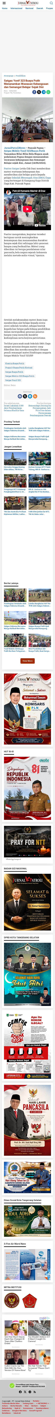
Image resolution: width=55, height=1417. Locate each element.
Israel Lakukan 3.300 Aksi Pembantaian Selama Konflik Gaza (14, 407)
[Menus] (4, 3)
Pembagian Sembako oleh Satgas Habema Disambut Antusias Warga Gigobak (15, 429)
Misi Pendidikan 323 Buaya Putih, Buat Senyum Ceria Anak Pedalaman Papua (40, 650)
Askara (5, 1406)
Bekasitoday (7, 1408)
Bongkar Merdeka (19, 1411)
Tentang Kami (28, 1403)
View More (28, 661)
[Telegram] (30, 396)
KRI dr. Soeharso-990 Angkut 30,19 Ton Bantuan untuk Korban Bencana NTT (39, 490)
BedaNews (6, 1413)
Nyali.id (17, 1408)
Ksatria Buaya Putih (14, 363)
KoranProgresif (35, 1411)
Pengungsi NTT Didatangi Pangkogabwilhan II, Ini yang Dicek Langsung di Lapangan (14, 490)
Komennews (28, 1408)
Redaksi (36, 1401)
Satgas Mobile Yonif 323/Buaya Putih (24, 150)
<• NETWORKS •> (42, 1403)
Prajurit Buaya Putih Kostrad (18, 367)
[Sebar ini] (34, 92)
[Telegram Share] (44, 92)
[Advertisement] (27, 43)
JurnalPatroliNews (14, 147)
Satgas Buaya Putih (14, 372)
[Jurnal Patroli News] (28, 3)
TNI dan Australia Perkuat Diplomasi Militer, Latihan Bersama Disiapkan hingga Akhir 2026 (15, 513)
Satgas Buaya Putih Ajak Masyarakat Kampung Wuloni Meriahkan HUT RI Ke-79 (39, 437)
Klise (27, 1406)
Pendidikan (17, 93)
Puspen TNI (8, 93)
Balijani (43, 1406)
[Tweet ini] (39, 92)
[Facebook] (20, 396)
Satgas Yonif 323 (13, 380)
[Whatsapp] (48, 92)
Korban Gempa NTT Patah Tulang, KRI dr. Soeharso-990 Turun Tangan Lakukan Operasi (40, 468)
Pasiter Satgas (11, 168)
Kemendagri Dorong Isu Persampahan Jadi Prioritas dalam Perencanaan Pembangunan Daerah (40, 409)
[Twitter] (25, 396)
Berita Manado (16, 1406)
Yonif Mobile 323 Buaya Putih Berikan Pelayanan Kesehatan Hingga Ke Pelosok (14, 650)
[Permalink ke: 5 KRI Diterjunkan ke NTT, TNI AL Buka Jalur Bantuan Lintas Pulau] (40, 503)
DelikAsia (5, 1411)
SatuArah (17, 1413)
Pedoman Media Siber (11, 1403)
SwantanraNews (42, 1408)
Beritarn (34, 1406)
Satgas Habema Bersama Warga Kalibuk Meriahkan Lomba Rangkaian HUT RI (15, 437)
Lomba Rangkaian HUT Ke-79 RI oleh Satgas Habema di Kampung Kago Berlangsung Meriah (40, 429)
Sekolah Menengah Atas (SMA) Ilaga (31, 177)
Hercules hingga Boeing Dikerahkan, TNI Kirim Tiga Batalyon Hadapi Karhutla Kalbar (14, 468)
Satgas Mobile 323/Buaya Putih (19, 376)
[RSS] (35, 396)
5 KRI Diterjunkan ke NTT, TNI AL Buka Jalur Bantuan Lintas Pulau (39, 513)
